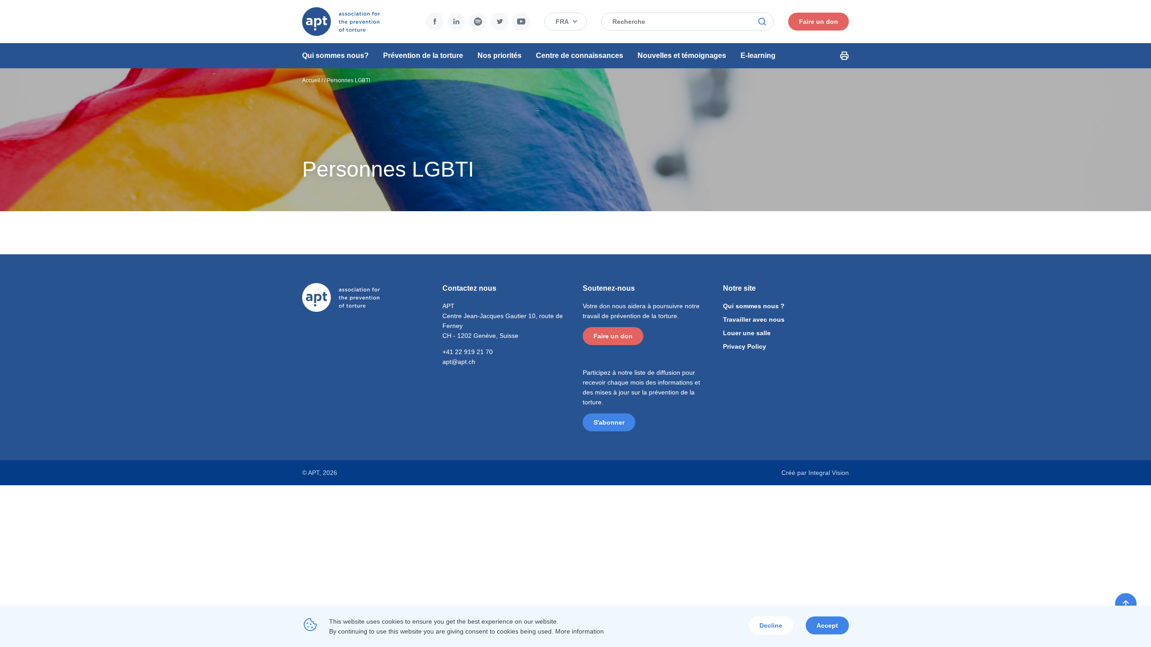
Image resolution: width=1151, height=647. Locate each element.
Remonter (1126, 604)
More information (579, 631)
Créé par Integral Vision (815, 472)
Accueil (311, 80)
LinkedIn (456, 22)
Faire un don (818, 21)
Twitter (500, 22)
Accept (827, 625)
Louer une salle (747, 333)
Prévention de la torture (423, 55)
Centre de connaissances (579, 55)
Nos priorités (499, 55)
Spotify (478, 22)
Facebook (435, 22)
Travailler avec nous (754, 319)
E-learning (758, 55)
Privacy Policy (744, 346)
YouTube (521, 22)
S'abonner (609, 422)
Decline (770, 625)
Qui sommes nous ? (754, 306)
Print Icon (844, 55)
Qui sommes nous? (335, 55)
